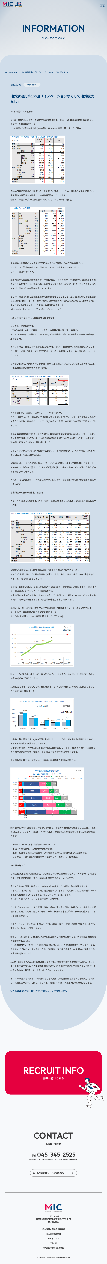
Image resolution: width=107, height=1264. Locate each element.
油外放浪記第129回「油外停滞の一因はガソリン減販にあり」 (39, 990)
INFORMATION (11, 72)
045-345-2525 (53, 1154)
